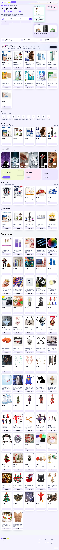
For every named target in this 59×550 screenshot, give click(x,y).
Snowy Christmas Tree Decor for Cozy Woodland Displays (17, 407)
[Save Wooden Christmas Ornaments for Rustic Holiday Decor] (56, 395)
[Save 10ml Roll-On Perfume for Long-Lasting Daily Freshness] (22, 258)
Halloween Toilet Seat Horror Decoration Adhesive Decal (52, 329)
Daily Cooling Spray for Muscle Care (29, 84)
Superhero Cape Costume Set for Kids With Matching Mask (29, 388)
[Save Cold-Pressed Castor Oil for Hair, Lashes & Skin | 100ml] (22, 52)
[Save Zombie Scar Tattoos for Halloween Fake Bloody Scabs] (22, 317)
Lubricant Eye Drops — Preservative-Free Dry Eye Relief (40, 84)
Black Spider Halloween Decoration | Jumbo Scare (40, 329)
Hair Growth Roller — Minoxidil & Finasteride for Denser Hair (29, 64)
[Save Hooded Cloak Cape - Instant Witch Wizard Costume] (11, 356)
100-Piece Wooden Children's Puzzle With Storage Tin (29, 270)
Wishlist (39, 542)
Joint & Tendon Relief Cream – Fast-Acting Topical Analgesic (40, 199)
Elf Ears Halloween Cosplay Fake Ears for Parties (29, 368)
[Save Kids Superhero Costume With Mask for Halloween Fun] (45, 493)
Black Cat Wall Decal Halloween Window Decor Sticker (40, 388)
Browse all (39, 540)
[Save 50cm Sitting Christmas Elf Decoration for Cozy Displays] (56, 414)
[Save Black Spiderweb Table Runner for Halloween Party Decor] (56, 336)
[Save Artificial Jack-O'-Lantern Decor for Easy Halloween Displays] (11, 336)
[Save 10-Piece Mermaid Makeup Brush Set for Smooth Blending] (11, 238)
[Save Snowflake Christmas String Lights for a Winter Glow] (33, 493)
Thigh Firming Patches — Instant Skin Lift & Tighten (6, 103)
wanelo (6, 2)
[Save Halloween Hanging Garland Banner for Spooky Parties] (11, 375)
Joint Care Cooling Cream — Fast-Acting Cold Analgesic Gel (52, 199)
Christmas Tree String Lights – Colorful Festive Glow (6, 486)
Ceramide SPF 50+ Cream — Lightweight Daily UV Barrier (40, 64)
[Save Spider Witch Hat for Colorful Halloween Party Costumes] (56, 297)
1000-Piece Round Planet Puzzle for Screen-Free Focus (52, 251)
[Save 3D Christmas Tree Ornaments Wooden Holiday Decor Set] (56, 473)
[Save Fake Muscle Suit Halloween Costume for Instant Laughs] (22, 512)
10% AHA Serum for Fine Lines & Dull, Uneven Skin (17, 251)
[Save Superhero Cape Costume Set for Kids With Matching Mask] (33, 375)
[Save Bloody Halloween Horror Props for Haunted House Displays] (33, 434)
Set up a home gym (17, 21)
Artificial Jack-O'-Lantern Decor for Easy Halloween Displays (6, 349)
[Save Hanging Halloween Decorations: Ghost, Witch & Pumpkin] (11, 317)
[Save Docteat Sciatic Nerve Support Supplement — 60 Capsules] (33, 187)
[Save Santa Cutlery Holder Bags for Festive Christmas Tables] (56, 434)
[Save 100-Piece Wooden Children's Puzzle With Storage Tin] (33, 258)
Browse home (46, 177)
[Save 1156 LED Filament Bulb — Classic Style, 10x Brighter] (33, 297)
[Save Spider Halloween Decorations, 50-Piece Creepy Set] (45, 336)
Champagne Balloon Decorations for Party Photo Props (52, 466)
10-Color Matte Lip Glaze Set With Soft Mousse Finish (40, 270)
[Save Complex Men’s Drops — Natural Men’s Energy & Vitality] (33, 128)
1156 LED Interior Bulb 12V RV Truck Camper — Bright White (52, 290)
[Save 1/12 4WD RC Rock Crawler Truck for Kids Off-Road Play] (45, 277)
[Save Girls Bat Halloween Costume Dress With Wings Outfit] (45, 414)
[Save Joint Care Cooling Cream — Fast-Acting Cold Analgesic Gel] (56, 187)
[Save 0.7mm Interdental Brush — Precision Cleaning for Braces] (45, 238)
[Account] (53, 2)
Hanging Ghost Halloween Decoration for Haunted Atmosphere (51, 368)
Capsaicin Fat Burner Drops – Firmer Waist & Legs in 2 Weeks (18, 84)
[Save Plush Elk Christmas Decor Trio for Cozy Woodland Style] (33, 414)
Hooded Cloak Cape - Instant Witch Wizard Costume (6, 368)
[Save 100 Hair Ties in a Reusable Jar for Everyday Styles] (11, 277)
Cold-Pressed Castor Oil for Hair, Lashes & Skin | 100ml (17, 64)
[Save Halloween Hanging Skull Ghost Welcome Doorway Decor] (45, 395)
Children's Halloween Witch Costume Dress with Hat (29, 407)
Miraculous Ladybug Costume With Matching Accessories (17, 427)
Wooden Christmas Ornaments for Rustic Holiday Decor (52, 407)
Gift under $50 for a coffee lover (7, 21)
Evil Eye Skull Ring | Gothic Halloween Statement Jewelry (17, 446)
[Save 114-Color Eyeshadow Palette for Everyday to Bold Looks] (22, 277)
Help (52, 539)
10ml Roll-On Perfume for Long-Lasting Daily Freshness (17, 270)
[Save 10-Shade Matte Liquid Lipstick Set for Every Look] (33, 238)
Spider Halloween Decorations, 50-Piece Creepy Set (40, 349)
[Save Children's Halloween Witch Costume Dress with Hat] (33, 395)
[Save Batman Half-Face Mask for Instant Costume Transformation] (45, 473)
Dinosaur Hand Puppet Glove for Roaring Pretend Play (52, 505)
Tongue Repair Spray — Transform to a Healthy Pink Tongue (52, 64)
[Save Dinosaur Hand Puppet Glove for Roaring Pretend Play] (56, 493)
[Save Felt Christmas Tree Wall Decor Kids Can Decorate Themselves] (11, 493)
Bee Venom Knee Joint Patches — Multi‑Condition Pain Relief (6, 84)
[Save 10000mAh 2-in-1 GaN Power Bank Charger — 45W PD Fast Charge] (11, 297)
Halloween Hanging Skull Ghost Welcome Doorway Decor (41, 407)
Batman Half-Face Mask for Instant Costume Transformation (40, 486)
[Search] (35, 2)
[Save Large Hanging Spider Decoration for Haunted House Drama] (11, 434)
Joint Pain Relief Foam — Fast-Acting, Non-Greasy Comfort (17, 199)
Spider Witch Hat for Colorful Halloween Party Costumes (52, 309)
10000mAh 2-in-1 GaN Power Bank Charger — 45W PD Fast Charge (6, 309)
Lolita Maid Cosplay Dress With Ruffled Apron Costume (6, 407)
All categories (40, 539)
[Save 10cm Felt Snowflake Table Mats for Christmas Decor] (22, 297)
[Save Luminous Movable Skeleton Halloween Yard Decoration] (22, 356)
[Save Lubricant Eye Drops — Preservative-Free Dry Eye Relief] (45, 71)
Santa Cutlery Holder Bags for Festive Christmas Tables (52, 446)
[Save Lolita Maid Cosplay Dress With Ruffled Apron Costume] (11, 395)
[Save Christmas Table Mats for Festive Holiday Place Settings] (11, 512)
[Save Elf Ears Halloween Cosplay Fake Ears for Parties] (33, 356)
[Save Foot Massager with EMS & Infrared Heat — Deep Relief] (11, 187)
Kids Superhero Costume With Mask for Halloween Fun (40, 505)
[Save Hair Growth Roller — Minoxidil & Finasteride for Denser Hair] (33, 52)
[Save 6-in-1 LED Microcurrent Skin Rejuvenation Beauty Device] (56, 128)
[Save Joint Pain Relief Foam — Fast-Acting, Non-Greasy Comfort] (22, 187)
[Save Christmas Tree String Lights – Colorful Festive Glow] (11, 473)
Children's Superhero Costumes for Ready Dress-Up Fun (6, 427)
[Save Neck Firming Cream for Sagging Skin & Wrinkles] (45, 212)
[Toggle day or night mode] (47, 2)
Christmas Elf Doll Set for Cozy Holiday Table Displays (18, 466)
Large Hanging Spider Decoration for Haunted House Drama (6, 447)
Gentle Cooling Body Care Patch (6, 64)
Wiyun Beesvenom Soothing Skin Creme (52, 225)
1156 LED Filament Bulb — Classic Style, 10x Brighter (29, 309)
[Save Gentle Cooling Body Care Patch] (11, 52)
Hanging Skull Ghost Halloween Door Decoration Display (18, 388)
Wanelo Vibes (47, 542)
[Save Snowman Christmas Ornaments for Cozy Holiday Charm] (45, 454)
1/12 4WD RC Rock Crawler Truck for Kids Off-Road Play (40, 290)
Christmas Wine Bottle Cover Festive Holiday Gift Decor (17, 486)
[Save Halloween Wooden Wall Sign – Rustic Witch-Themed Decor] (33, 317)
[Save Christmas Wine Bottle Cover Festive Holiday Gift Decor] (22, 473)
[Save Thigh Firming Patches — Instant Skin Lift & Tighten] (11, 91)
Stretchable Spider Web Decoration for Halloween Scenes (40, 447)
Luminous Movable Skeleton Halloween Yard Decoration (17, 368)
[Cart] (56, 2)
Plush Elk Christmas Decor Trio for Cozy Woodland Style (29, 427)
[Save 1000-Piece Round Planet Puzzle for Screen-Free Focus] (56, 238)
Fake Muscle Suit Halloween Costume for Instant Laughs (17, 525)
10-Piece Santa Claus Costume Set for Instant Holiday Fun (6, 270)
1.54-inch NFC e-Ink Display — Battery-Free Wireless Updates (29, 290)
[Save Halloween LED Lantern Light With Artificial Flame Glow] (45, 297)
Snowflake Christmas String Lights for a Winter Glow (29, 505)
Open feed (55, 150)
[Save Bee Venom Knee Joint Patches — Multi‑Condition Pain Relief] (11, 71)
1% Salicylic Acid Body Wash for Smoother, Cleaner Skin (52, 270)
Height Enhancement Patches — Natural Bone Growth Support (52, 84)
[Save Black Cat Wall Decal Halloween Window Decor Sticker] (45, 375)
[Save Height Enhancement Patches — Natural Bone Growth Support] (56, 71)
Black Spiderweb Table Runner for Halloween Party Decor (52, 349)
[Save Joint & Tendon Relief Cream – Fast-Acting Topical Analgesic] (45, 187)
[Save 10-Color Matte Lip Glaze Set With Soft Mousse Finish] (45, 258)
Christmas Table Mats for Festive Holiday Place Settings (6, 525)
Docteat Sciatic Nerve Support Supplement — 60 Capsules (29, 199)
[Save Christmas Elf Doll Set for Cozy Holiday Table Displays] (22, 454)
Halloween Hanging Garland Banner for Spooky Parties (6, 388)
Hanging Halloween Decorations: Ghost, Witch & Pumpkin (6, 329)
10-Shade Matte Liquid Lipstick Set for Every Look (29, 251)
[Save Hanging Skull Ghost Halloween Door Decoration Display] (22, 375)
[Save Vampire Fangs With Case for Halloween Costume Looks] (33, 454)
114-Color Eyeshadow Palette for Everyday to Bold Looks (17, 290)
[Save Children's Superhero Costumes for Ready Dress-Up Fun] (11, 414)
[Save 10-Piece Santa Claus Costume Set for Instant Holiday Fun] (11, 258)
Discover (28, 177)
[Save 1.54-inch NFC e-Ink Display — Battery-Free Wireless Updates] (33, 277)
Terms (54, 547)
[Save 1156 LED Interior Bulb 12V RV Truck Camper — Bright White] (56, 277)
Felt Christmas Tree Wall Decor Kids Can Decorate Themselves (6, 505)
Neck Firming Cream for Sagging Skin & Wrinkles (39, 225)
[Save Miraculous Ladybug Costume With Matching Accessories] (22, 414)
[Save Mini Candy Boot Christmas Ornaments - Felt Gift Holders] (33, 473)
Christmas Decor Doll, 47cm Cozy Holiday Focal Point (52, 388)
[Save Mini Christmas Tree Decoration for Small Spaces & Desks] (11, 454)
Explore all (55, 125)
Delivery (52, 542)
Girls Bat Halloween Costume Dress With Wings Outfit (40, 427)
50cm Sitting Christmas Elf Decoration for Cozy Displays (52, 427)
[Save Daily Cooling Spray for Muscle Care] (33, 71)
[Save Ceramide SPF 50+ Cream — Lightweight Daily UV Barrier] (45, 52)
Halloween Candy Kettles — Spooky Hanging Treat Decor (29, 349)
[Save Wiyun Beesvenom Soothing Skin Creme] (56, 212)
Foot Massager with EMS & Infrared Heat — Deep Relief (6, 199)
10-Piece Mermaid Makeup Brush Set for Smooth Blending (6, 251)
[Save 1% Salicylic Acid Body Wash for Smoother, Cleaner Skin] (56, 258)
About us (46, 539)
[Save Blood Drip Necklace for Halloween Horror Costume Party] (22, 336)
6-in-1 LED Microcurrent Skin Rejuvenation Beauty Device (52, 140)
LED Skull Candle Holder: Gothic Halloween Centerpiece (40, 368)
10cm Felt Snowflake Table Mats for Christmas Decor (17, 309)
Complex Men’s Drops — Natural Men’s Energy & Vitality (29, 140)
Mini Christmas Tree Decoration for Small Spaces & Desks (6, 466)
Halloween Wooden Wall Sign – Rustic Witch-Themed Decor (29, 329)
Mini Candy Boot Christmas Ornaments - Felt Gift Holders (29, 486)
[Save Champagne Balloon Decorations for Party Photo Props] (56, 454)
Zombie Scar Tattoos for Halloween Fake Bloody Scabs (17, 329)
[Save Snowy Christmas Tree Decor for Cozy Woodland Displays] (22, 395)
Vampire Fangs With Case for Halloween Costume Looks (29, 466)
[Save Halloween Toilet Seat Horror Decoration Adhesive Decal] (56, 317)
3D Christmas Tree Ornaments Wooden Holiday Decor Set (52, 486)
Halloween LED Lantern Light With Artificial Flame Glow (40, 309)
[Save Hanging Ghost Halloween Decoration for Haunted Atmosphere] (56, 356)
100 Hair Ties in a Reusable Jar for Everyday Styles (6, 290)
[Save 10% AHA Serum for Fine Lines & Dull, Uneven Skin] (22, 238)
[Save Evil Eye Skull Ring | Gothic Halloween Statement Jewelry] (22, 434)
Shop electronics (6, 177)
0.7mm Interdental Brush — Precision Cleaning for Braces (40, 251)
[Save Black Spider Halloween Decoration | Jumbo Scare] (45, 317)
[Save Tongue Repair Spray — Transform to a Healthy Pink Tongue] (56, 52)
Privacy (52, 547)
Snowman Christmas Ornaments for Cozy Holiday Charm (40, 466)
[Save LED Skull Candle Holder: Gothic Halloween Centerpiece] (45, 356)
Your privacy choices (54, 540)
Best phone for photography (26, 21)
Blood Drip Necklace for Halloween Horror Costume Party (17, 349)
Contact (46, 540)
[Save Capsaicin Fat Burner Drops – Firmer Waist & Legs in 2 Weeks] (22, 71)
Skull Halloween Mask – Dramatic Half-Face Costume (17, 505)
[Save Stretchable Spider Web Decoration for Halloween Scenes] (45, 434)
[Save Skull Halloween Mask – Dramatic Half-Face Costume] (22, 493)
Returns (52, 543)
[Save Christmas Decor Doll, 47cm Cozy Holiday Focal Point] (56, 375)
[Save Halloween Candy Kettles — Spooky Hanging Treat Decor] (33, 336)
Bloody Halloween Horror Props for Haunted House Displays (28, 447)
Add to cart (7, 67)
